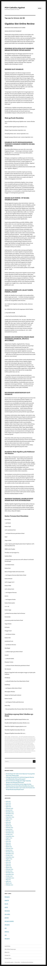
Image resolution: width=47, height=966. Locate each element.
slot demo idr (13, 749)
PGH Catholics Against (15, 8)
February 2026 (9, 808)
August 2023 (9, 858)
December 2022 (10, 872)
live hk (6, 903)
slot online (7, 914)
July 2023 (8, 860)
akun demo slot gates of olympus (25, 736)
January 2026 (9, 810)
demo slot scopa (29, 743)
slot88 (6, 907)
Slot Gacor (7, 910)
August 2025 (9, 818)
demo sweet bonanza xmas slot (11, 744)
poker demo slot (30, 746)
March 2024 (9, 846)
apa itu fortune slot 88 (15, 739)
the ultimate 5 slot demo (18, 752)
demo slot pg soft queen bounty (28, 741)
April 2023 (8, 865)
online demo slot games (9, 746)
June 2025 (8, 822)
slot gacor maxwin (9, 921)
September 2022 (10, 878)
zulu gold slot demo (27, 752)
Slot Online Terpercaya (10, 949)
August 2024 (9, 838)
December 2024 (10, 831)
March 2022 (9, 883)
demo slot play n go (9, 743)
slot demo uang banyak (14, 750)
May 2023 (8, 864)
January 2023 (9, 871)
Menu (39, 8)
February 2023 (9, 869)
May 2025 (8, 824)
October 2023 (9, 855)
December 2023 (9, 851)
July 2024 (8, 839)
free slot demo (9, 745)
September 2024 (10, 836)
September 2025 (10, 817)
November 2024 (10, 832)
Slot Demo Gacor (14, 736)
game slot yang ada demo (18, 745)
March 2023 (9, 867)
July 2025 (8, 820)
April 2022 (8, 881)
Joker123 (7, 931)
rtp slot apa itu (16, 748)
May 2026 (8, 805)
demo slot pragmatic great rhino (19, 743)
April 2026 (8, 806)
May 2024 (8, 843)
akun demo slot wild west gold (27, 737)
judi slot (7, 917)
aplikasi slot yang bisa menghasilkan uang (17, 740)
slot (6, 928)
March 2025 (9, 825)
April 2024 (8, 845)
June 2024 (8, 841)
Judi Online (7, 946)
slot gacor (7, 924)
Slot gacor (7, 938)
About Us (7, 952)
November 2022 (10, 874)
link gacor (7, 896)
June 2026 (8, 803)
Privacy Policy (8, 958)
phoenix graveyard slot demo (20, 746)
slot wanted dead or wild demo (25, 750)
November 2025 (10, 813)
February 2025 (9, 827)
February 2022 (9, 884)
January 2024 (9, 850)
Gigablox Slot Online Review (20, 23)
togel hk (7, 900)
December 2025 (10, 811)
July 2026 (8, 801)
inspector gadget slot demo (28, 745)
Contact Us (7, 955)
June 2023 (8, 862)
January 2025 (9, 829)
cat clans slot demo (17, 741)
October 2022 (9, 876)
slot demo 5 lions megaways (25, 748)
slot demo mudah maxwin (21, 749)
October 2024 (9, 834)
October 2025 (9, 815)
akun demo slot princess (15, 737)
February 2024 (9, 848)
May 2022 (8, 879)
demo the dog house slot (23, 744)
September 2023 (10, 857)
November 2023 (10, 853)
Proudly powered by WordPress (27, 962)
